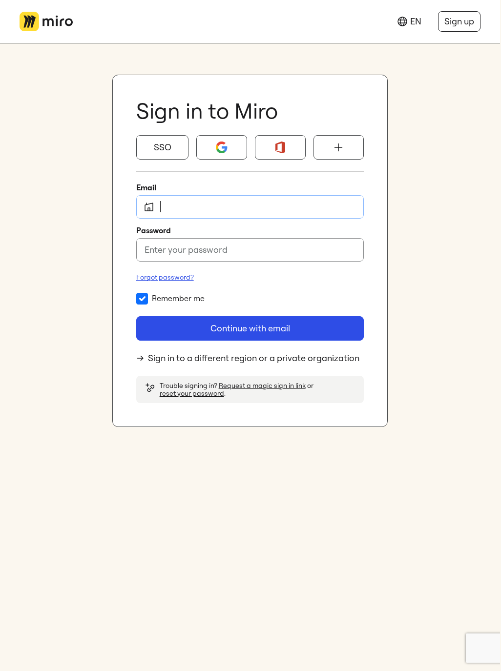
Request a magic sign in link (262, 385)
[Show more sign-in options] (338, 147)
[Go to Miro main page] (46, 21)
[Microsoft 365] (280, 147)
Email (146, 187)
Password (153, 230)
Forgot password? (165, 277)
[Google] (221, 147)
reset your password (192, 393)
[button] (162, 147)
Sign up (459, 21)
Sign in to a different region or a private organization (253, 358)
